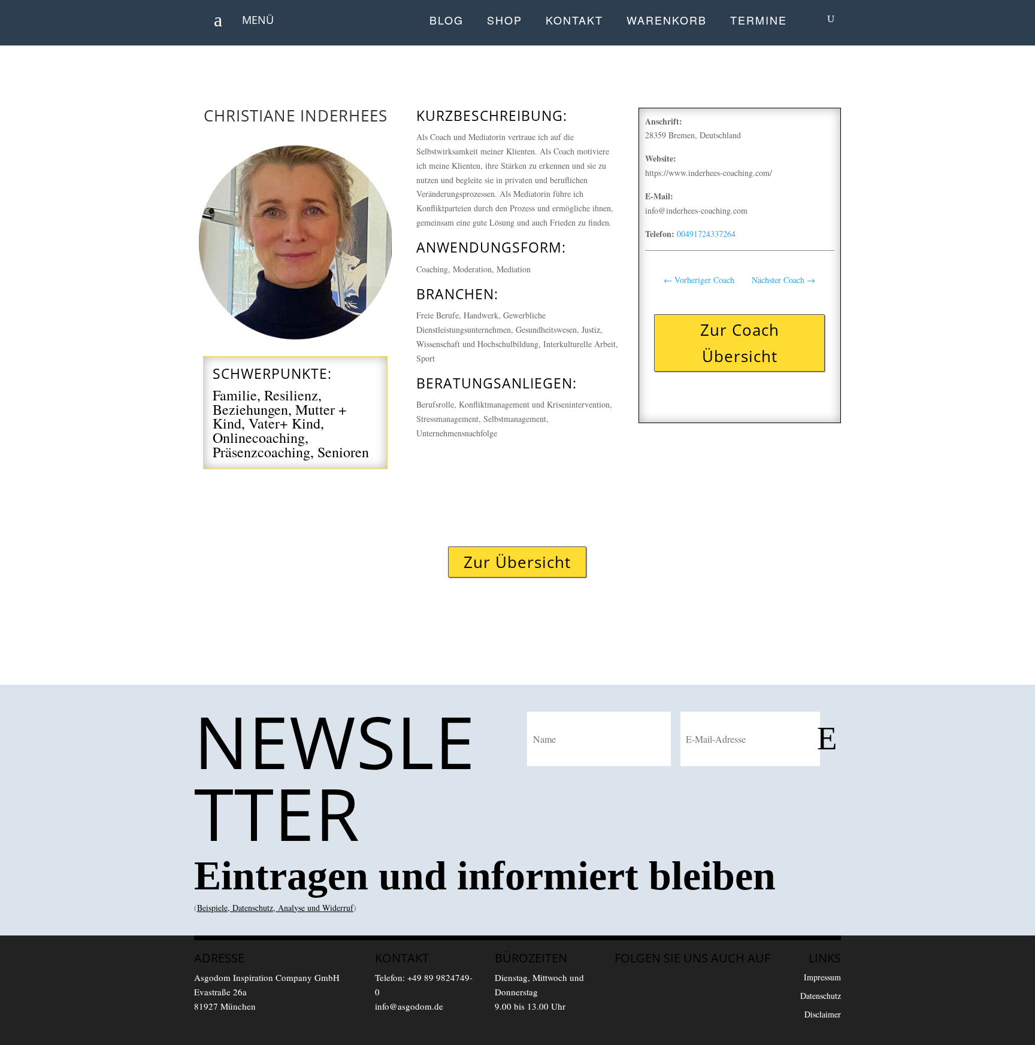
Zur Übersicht (517, 562)
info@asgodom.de (409, 1006)
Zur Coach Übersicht (739, 343)
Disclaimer (822, 1014)
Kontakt (574, 21)
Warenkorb (667, 21)
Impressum (822, 977)
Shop (504, 21)
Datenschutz (820, 995)
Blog (446, 21)
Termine (758, 21)
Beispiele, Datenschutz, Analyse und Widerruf (275, 907)
